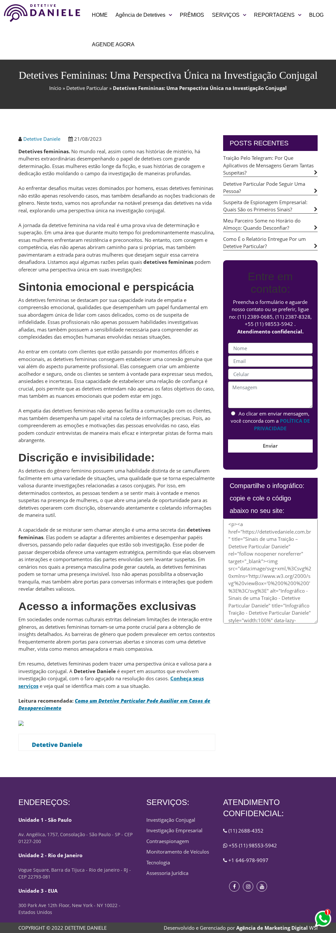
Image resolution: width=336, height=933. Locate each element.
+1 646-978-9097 (247, 860)
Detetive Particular (87, 88)
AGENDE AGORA (113, 44)
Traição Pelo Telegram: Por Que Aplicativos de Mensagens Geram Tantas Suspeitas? (268, 165)
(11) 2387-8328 (292, 316)
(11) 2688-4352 (245, 830)
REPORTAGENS (274, 15)
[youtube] (262, 886)
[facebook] (234, 886)
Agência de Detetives (140, 15)
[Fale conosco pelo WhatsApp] (323, 918)
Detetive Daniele (41, 139)
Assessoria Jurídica (167, 873)
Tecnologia (158, 862)
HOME (100, 15)
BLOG (316, 15)
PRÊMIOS (192, 15)
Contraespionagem (167, 841)
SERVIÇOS (226, 15)
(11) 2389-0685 (255, 316)
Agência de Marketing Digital (272, 927)
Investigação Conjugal (170, 819)
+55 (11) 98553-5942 (269, 324)
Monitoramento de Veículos (177, 851)
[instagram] (248, 886)
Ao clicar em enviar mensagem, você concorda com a (270, 421)
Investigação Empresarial (174, 830)
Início (55, 88)
